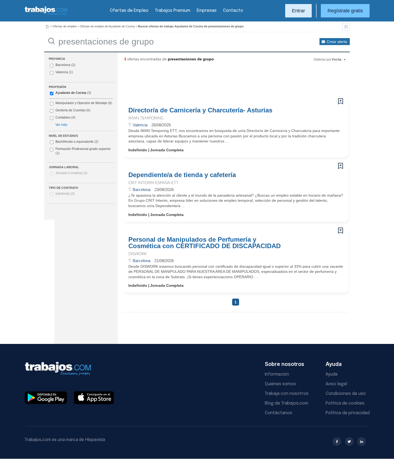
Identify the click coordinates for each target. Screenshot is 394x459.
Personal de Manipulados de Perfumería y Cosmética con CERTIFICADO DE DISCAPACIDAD (204, 242)
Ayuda (331, 374)
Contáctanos (278, 413)
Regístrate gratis (345, 10)
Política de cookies (345, 403)
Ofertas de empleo (65, 26)
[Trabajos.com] (46, 14)
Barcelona (62, 65)
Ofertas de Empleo (129, 10)
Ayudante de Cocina (70, 93)
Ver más (61, 125)
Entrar (298, 10)
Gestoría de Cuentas (70, 110)
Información (277, 374)
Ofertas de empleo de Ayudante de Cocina (107, 26)
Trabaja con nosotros (286, 393)
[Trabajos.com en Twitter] (349, 441)
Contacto (233, 10)
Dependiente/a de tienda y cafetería (182, 175)
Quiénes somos (280, 384)
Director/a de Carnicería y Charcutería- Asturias (200, 110)
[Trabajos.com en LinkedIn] (361, 441)
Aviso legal (336, 384)
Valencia (61, 72)
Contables (62, 117)
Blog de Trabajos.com (286, 403)
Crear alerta (337, 41)
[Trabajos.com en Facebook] (337, 441)
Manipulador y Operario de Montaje (81, 103)
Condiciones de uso (346, 393)
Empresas (207, 10)
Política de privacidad (348, 413)
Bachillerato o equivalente (76, 142)
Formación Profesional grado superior (83, 151)
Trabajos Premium (172, 10)
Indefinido (65, 194)
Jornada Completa (71, 173)
